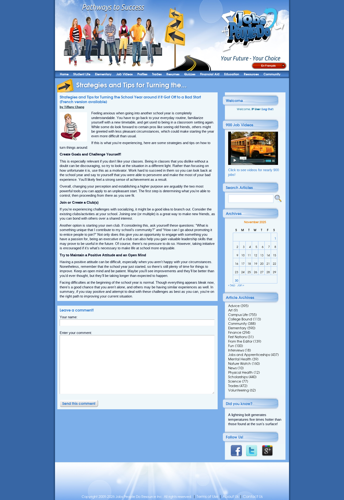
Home (64, 74)
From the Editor (240, 341)
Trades (157, 74)
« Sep (231, 285)
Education (231, 74)
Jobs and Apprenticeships (249, 355)
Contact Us (253, 496)
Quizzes (189, 74)
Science (234, 381)
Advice (234, 306)
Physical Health (240, 372)
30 (236, 280)
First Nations (237, 337)
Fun (231, 346)
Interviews (236, 350)
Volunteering (238, 390)
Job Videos (124, 74)
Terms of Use (207, 496)
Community (272, 74)
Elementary (103, 74)
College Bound (240, 319)
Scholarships (238, 377)
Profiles (142, 74)
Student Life (81, 74)
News (232, 368)
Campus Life (238, 315)
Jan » (240, 285)
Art (230, 310)
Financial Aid (210, 74)
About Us (230, 496)
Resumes (172, 74)
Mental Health (239, 359)
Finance (234, 332)
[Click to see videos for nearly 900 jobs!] (253, 164)
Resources (251, 74)
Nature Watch (239, 364)
